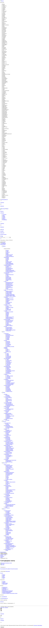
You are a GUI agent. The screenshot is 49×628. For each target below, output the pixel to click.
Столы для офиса (9, 292)
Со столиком (8, 377)
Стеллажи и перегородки (10, 294)
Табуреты (7, 276)
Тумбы (7, 251)
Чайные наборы (8, 518)
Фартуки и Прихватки (9, 443)
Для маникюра (8, 373)
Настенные (8, 336)
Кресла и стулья (6, 272)
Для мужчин (8, 438)
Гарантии (3, 582)
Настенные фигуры (9, 403)
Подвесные (8, 341)
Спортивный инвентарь (10, 493)
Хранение (7, 470)
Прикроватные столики (10, 316)
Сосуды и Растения (7, 396)
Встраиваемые (8, 351)
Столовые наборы (9, 516)
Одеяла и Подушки (9, 461)
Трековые (7, 338)
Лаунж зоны (8, 492)
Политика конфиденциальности (7, 590)
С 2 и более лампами (9, 375)
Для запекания (8, 513)
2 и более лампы (8, 360)
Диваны (7, 258)
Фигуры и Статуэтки (7, 402)
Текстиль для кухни (7, 441)
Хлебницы (8, 541)
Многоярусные (8, 269)
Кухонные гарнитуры (9, 320)
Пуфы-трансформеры (9, 263)
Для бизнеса (6, 379)
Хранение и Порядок (7, 413)
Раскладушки (8, 468)
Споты (5, 352)
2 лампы (7, 354)
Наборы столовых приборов (10, 521)
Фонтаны (5, 394)
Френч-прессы (8, 532)
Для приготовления (7, 510)
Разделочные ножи (9, 539)
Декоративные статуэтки (10, 405)
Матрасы (7, 313)
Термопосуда (8, 542)
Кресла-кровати (8, 267)
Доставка (3, 217)
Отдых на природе (7, 485)
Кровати (7, 266)
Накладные (8, 361)
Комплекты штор (9, 430)
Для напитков (6, 522)
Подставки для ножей (9, 538)
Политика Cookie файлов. (38, 625)
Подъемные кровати (9, 268)
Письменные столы (9, 283)
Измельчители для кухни (10, 545)
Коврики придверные (9, 450)
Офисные (7, 368)
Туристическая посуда (9, 505)
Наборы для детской (9, 254)
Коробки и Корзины (9, 418)
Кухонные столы (9, 322)
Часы (7, 412)
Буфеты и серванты (9, 325)
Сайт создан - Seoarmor (4, 607)
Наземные (7, 387)
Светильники (6, 333)
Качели (7, 482)
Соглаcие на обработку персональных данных (9, 593)
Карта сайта (4, 589)
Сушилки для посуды (9, 548)
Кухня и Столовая (7, 319)
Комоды (7, 250)
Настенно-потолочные (9, 335)
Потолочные (8, 334)
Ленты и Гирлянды (9, 497)
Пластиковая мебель (9, 473)
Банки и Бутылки (9, 397)
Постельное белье (7, 425)
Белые (7, 350)
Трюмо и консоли (9, 302)
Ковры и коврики (7, 445)
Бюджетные (8, 494)
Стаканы (7, 526)
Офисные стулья (8, 279)
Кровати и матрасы (9, 328)
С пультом (7, 345)
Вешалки (7, 298)
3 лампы (7, 355)
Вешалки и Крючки (9, 414)
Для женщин (8, 439)
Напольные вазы (9, 399)
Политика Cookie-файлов (6, 592)
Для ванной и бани (7, 431)
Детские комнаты (9, 327)
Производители (4, 587)
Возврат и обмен (5, 583)
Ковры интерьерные (9, 446)
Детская (5, 326)
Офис (5, 290)
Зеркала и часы (6, 410)
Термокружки (8, 533)
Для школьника (8, 371)
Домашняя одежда (7, 437)
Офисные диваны (9, 261)
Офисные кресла (9, 291)
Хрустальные (8, 343)
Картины (7, 407)
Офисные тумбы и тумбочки (11, 296)
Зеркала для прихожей (9, 299)
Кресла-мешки (8, 262)
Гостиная (5, 304)
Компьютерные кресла (9, 274)
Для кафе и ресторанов (10, 380)
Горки (7, 484)
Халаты (7, 433)
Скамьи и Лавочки (9, 479)
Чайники (7, 534)
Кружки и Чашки (9, 529)
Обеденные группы (9, 287)
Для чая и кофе (6, 528)
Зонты (7, 488)
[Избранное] (1, 616)
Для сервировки (6, 514)
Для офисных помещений (10, 382)
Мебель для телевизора (10, 256)
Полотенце (8, 432)
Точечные (7, 339)
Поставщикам (4, 219)
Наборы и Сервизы (7, 515)
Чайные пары (8, 520)
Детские (7, 457)
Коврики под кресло (9, 448)
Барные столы (8, 286)
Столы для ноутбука (9, 289)
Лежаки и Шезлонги (9, 491)
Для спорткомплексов (9, 384)
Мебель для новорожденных (10, 329)
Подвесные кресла (9, 474)
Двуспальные (8, 456)
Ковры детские (8, 447)
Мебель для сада (7, 471)
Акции (3, 215)
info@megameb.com (4, 199)
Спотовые (7, 337)
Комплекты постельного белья (11, 460)
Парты (7, 288)
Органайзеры (8, 416)
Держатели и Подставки (10, 415)
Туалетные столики (9, 285)
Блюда (7, 398)
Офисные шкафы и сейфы (10, 295)
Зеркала (7, 411)
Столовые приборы (7, 549)
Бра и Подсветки (7, 358)
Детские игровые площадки (10, 489)
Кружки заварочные (9, 530)
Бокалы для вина (9, 523)
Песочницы (8, 483)
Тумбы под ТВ (8, 309)
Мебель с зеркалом (9, 317)
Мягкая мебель (6, 257)
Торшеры (5, 374)
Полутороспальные (9, 455)
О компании (4, 214)
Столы (5, 281)
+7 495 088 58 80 (3, 243)
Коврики (7, 434)
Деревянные (8, 495)
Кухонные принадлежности (8, 543)
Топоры (7, 502)
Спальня (5, 310)
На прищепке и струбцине (10, 370)
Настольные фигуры (9, 404)
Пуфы (7, 260)
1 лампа (7, 353)
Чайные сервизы (9, 519)
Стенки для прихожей (9, 297)
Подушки (7, 420)
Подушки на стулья (9, 442)
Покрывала (8, 436)
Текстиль (5, 419)
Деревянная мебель (9, 467)
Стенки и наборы (9, 255)
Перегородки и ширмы (10, 318)
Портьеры (7, 429)
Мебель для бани (9, 466)
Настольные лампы (7, 366)
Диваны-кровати (9, 265)
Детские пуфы (8, 330)
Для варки (7, 512)
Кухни (3, 576)
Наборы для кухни (9, 444)
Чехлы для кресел (9, 453)
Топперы (7, 458)
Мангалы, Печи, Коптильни (10, 504)
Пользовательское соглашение (7, 591)
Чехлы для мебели (7, 451)
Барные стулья (8, 277)
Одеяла (7, 423)
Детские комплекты (9, 426)
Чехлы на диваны (9, 452)
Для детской (6, 459)
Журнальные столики (9, 307)
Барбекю (5, 503)
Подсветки (8, 365)
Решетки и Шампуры (9, 506)
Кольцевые (8, 372)
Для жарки (8, 511)
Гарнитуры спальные (9, 311)
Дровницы (8, 417)
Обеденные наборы (9, 465)
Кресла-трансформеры (9, 264)
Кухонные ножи (8, 537)
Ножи (5, 535)
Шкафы (7, 253)
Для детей (5, 480)
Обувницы (8, 300)
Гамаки (7, 487)
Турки (7, 531)
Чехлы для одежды (9, 440)
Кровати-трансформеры (10, 270)
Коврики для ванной (9, 449)
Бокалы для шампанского (10, 524)
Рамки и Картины (7, 406)
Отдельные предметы (9, 427)
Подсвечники (8, 409)
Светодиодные (8, 344)
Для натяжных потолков (10, 346)
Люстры (5, 340)
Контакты (4, 218)
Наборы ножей (8, 536)
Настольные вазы (9, 400)
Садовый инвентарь (7, 501)
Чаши (7, 401)
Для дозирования (9, 544)
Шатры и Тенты (8, 486)
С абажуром (8, 364)
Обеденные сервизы (9, 517)
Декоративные (8, 367)
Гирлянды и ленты (9, 391)
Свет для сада (6, 496)
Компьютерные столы (9, 282)
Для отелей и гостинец (10, 383)
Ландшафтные (8, 389)
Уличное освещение (7, 385)
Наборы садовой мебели (10, 472)
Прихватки (8, 547)
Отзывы (3, 216)
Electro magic (8, 571)
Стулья (7, 275)
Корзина (3, 242)
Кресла (7, 259)
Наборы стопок (8, 525)
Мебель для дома (7, 464)
